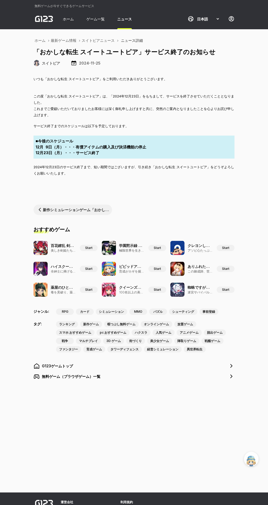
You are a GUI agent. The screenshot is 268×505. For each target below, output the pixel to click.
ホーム (68, 19)
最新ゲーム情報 (63, 40)
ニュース (124, 19)
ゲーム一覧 (95, 19)
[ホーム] (44, 19)
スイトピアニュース (98, 40)
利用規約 (126, 502)
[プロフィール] (231, 19)
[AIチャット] (251, 459)
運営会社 (67, 502)
